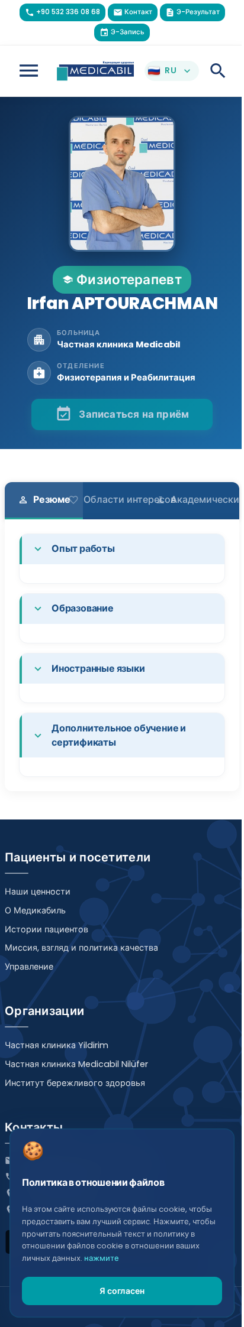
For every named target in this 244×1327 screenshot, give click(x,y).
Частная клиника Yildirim (56, 1045)
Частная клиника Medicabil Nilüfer (76, 1064)
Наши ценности (37, 891)
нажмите (101, 1258)
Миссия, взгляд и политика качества (81, 948)
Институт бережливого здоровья (75, 1083)
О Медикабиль (35, 910)
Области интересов (122, 499)
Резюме (44, 499)
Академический (200, 499)
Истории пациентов (46, 929)
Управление (29, 967)
